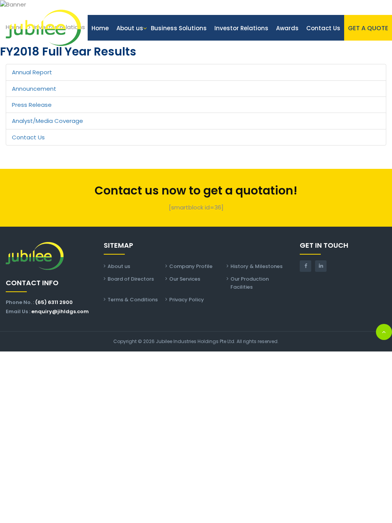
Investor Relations (241, 28)
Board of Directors (131, 279)
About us (129, 28)
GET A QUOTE (368, 28)
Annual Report (32, 72)
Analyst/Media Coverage (47, 121)
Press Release (32, 105)
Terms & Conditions (133, 299)
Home (100, 28)
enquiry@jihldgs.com (60, 311)
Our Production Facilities (249, 283)
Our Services (184, 279)
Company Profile (190, 266)
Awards (287, 28)
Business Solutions (179, 28)
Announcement (34, 89)
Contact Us (323, 28)
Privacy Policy (186, 299)
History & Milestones (256, 266)
